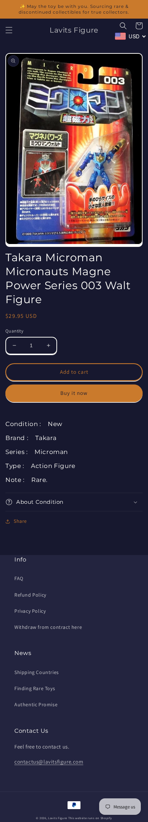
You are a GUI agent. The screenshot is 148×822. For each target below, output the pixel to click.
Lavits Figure (57, 818)
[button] (9, 30)
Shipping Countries (36, 672)
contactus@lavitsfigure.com (48, 761)
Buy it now (74, 393)
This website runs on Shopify (90, 818)
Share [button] (20, 521)
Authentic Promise (35, 704)
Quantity (14, 331)
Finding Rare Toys (34, 688)
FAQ (18, 578)
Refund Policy (30, 595)
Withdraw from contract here (48, 627)
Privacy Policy (30, 611)
